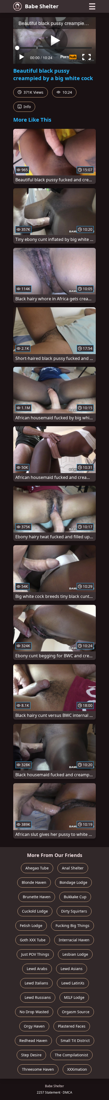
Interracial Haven (74, 939)
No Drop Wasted (34, 1011)
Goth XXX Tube (33, 939)
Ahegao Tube (37, 868)
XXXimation (77, 1069)
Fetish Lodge (31, 925)
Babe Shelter (41, 6)
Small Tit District (75, 1040)
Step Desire (31, 1054)
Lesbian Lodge (75, 954)
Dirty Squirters (74, 911)
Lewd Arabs (37, 968)
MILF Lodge (74, 997)
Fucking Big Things (72, 925)
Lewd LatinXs (72, 983)
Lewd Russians (38, 997)
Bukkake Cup (75, 896)
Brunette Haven (37, 896)
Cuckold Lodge (35, 911)
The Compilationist (71, 1054)
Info (26, 106)
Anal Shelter (73, 868)
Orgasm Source (75, 1011)
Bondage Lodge (73, 882)
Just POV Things (35, 954)
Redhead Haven (33, 1040)
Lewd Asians (72, 968)
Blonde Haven (34, 882)
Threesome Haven (38, 1069)
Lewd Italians (36, 983)
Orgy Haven (34, 1026)
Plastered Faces (71, 1026)
